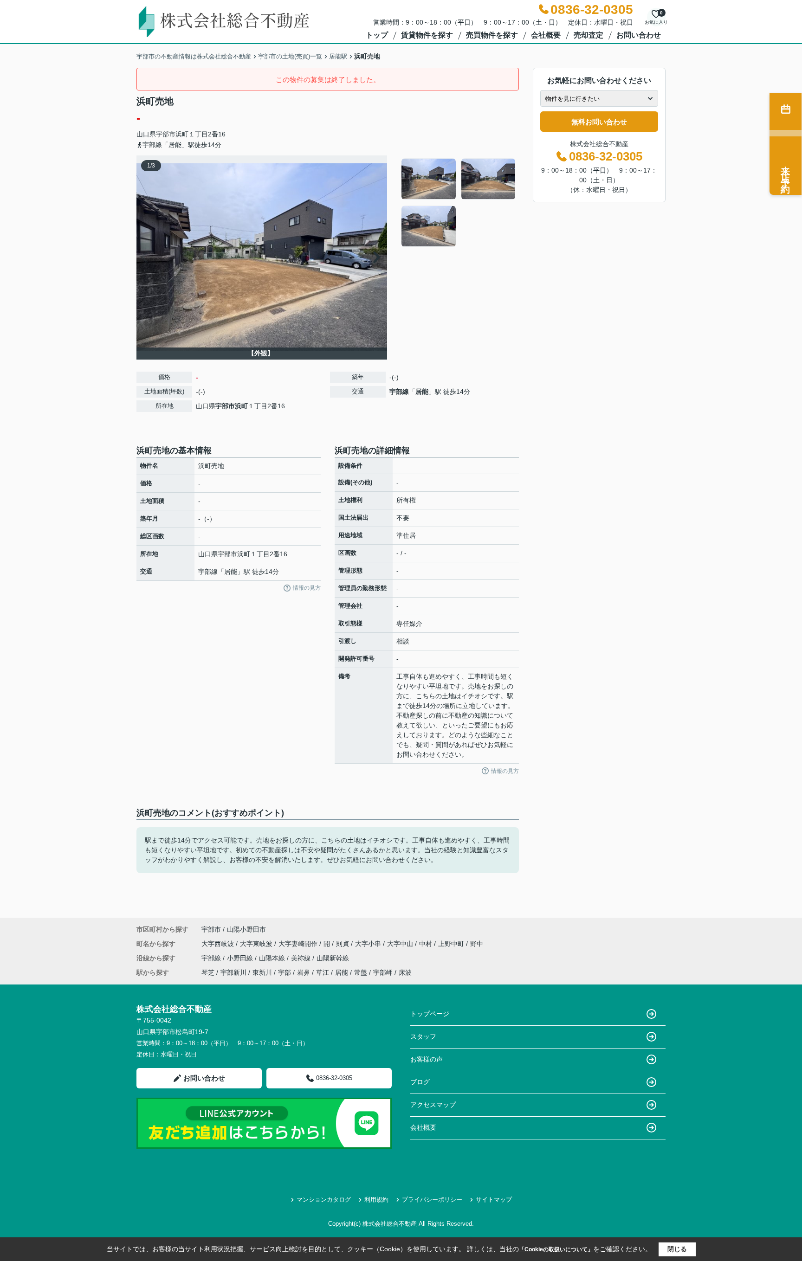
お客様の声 (426, 1059)
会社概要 (546, 35)
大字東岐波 (257, 943)
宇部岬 (383, 972)
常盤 (360, 972)
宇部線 (399, 391)
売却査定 (588, 35)
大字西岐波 (218, 943)
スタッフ (423, 1036)
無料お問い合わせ (599, 122)
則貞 (343, 943)
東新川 (262, 972)
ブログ (420, 1082)
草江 (322, 972)
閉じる (677, 1249)
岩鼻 (303, 972)
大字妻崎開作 (298, 943)
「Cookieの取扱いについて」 (556, 1249)
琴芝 (207, 972)
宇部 (284, 972)
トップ (377, 35)
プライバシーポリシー (432, 1199)
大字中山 (401, 943)
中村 (426, 943)
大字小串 (369, 943)
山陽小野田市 (246, 929)
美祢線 (301, 958)
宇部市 (165, 134)
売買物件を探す (492, 35)
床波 (405, 972)
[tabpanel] (459, 202)
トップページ (429, 1013)
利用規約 (376, 1199)
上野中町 (452, 943)
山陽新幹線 (333, 958)
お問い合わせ (638, 35)
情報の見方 (307, 588)
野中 (476, 943)
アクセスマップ (433, 1104)
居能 (421, 391)
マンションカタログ (324, 1199)
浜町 (181, 134)
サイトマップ (494, 1199)
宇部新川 (233, 972)
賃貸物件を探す (427, 35)
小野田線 (241, 958)
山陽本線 (273, 958)
